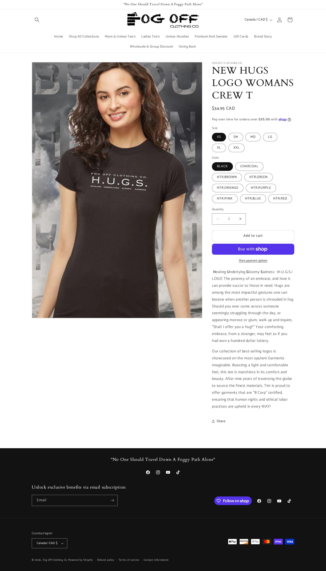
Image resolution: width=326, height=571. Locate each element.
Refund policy (105, 560)
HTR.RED (280, 198)
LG (270, 137)
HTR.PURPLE (261, 188)
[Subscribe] (112, 500)
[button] (37, 20)
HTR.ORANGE (227, 188)
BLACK (222, 166)
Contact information (156, 560)
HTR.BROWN (227, 177)
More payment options (253, 261)
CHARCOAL (249, 166)
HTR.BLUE (253, 198)
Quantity (218, 209)
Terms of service (129, 560)
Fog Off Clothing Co (55, 560)
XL (219, 148)
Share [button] (221, 421)
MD (253, 137)
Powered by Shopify (80, 560)
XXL (236, 148)
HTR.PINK (225, 198)
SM (235, 137)
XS (219, 137)
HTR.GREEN (258, 177)
